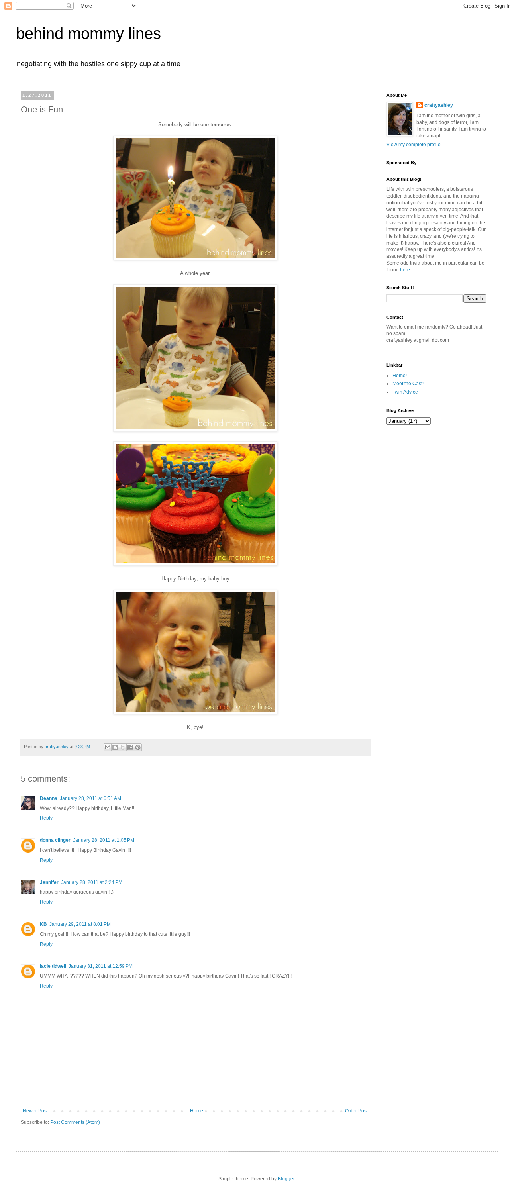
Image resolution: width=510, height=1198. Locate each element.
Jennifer (49, 882)
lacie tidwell (53, 966)
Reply (46, 818)
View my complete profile (413, 144)
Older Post (356, 1111)
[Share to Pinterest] (138, 747)
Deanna (48, 798)
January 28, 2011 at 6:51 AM (90, 798)
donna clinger (55, 840)
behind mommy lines (88, 33)
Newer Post (35, 1111)
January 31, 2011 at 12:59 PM (101, 966)
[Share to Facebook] (130, 747)
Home (196, 1111)
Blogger (286, 1179)
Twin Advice (405, 392)
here (405, 270)
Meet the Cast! (408, 383)
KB (43, 924)
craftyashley (438, 105)
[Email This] (108, 747)
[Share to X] (123, 747)
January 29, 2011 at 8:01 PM (80, 924)
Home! (399, 375)
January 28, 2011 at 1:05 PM (103, 840)
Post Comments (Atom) (75, 1122)
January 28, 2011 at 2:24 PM (91, 882)
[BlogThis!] (115, 747)
